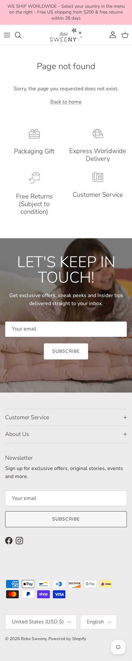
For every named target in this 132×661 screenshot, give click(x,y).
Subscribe (66, 351)
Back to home (66, 101)
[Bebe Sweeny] (66, 35)
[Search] (21, 35)
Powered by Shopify (67, 639)
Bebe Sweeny (33, 639)
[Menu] (7, 35)
